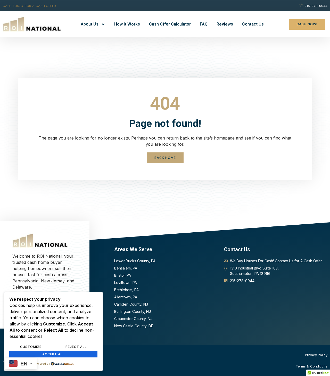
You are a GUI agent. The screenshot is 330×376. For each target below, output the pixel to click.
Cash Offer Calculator (170, 24)
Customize (31, 347)
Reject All (76, 347)
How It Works (127, 24)
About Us (89, 24)
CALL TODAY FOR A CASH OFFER (29, 6)
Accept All (53, 354)
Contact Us (253, 24)
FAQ (204, 24)
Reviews (225, 24)
